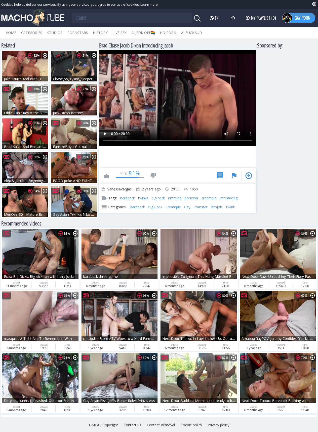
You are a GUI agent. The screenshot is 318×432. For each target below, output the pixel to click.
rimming (174, 198)
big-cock (158, 198)
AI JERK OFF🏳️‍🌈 (143, 32)
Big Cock (155, 207)
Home (11, 32)
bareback (127, 198)
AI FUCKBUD (191, 32)
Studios (54, 32)
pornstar (191, 198)
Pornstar (200, 207)
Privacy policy (218, 425)
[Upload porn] (233, 18)
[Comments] (219, 175)
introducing (229, 198)
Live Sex (119, 32)
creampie (208, 198)
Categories (31, 32)
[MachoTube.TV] (32, 18)
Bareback (137, 207)
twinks (143, 198)
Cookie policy (191, 425)
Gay (187, 207)
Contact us (132, 425)
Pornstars (77, 32)
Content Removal (161, 425)
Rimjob (216, 207)
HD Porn (168, 32)
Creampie (173, 207)
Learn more (149, 4)
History (100, 32)
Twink (230, 207)
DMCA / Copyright (103, 425)
